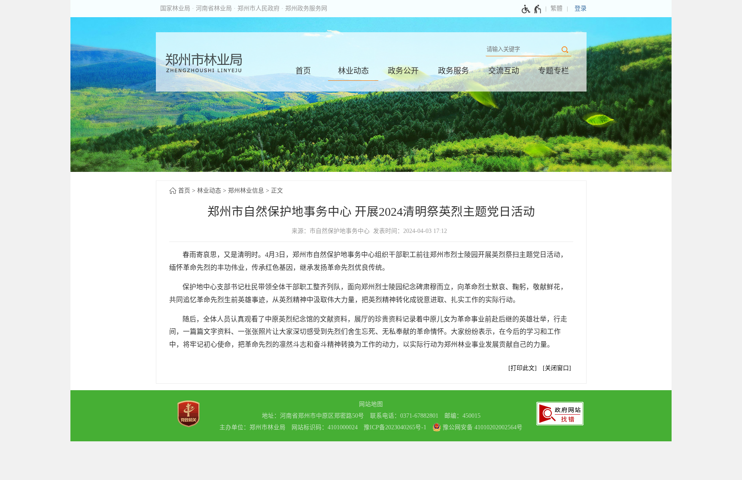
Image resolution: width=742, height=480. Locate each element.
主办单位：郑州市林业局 (252, 427)
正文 (277, 190)
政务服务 (453, 71)
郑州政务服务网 (306, 8)
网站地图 (371, 404)
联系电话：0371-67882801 (404, 416)
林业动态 (353, 71)
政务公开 (403, 71)
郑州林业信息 (246, 190)
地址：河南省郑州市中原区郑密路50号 (313, 416)
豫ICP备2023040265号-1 (395, 427)
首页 (303, 71)
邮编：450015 (462, 416)
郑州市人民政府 (258, 8)
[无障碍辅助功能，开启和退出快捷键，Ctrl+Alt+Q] (532, 9)
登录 (581, 8)
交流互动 (503, 71)
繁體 (556, 8)
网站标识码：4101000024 (325, 427)
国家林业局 (175, 8)
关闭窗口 (557, 368)
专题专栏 (553, 71)
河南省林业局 (214, 8)
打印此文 (523, 368)
